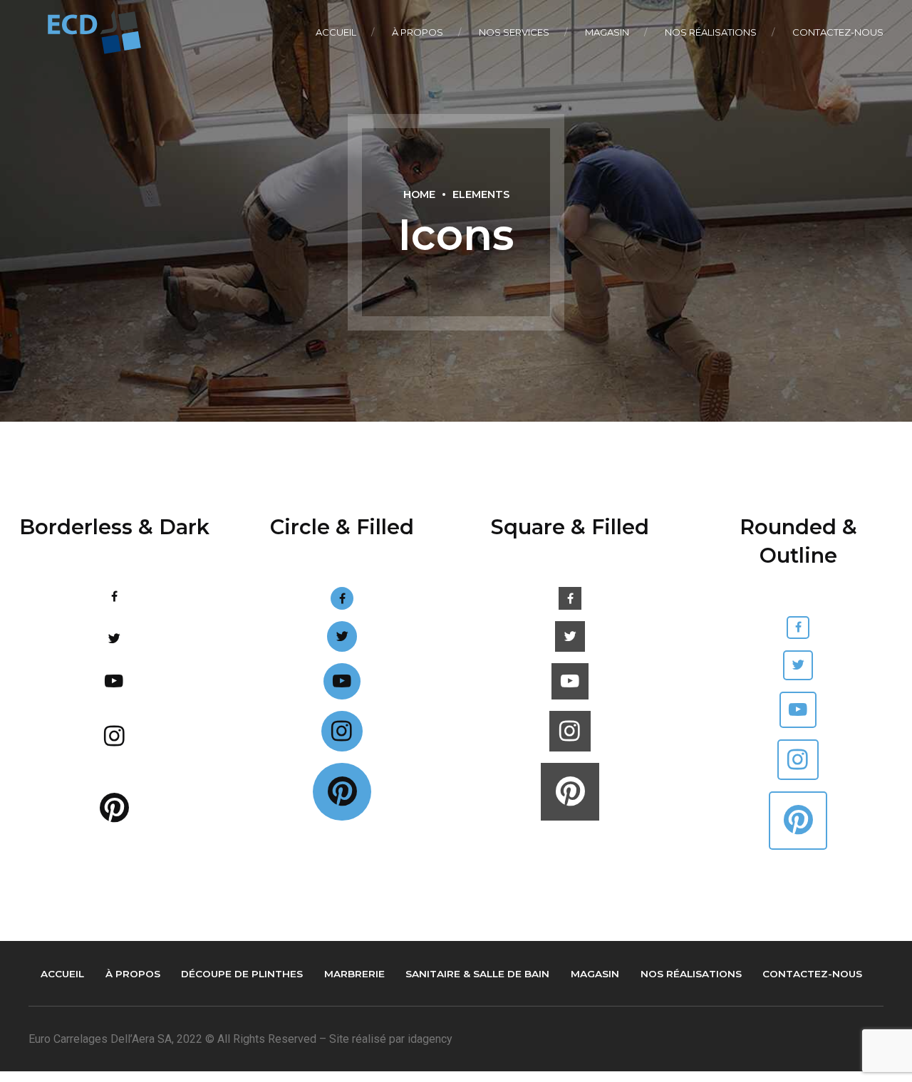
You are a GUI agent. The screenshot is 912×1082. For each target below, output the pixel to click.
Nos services (514, 32)
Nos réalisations (711, 32)
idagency (430, 1039)
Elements (480, 194)
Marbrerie (354, 973)
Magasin (607, 32)
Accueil (336, 32)
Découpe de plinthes (242, 973)
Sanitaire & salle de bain (477, 973)
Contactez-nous (838, 32)
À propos (417, 32)
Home (419, 194)
